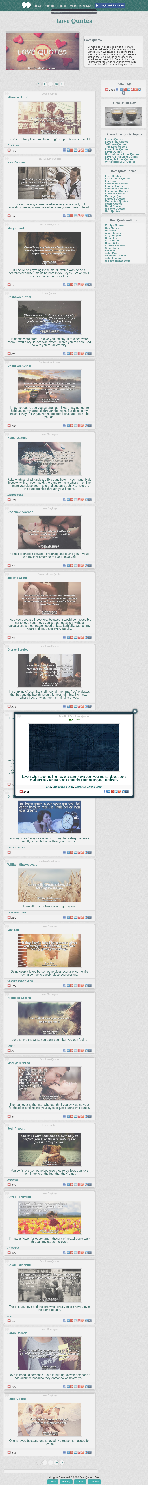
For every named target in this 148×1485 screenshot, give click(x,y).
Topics (62, 5)
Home (37, 5)
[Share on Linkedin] (116, 791)
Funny (69, 786)
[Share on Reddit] (123, 791)
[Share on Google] (112, 791)
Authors (50, 5)
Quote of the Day (80, 5)
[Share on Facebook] (105, 791)
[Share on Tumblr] (127, 791)
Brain (99, 786)
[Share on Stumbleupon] (119, 791)
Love (48, 786)
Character (80, 786)
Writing (91, 786)
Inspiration (59, 786)
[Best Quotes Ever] (26, 5)
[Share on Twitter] (108, 791)
